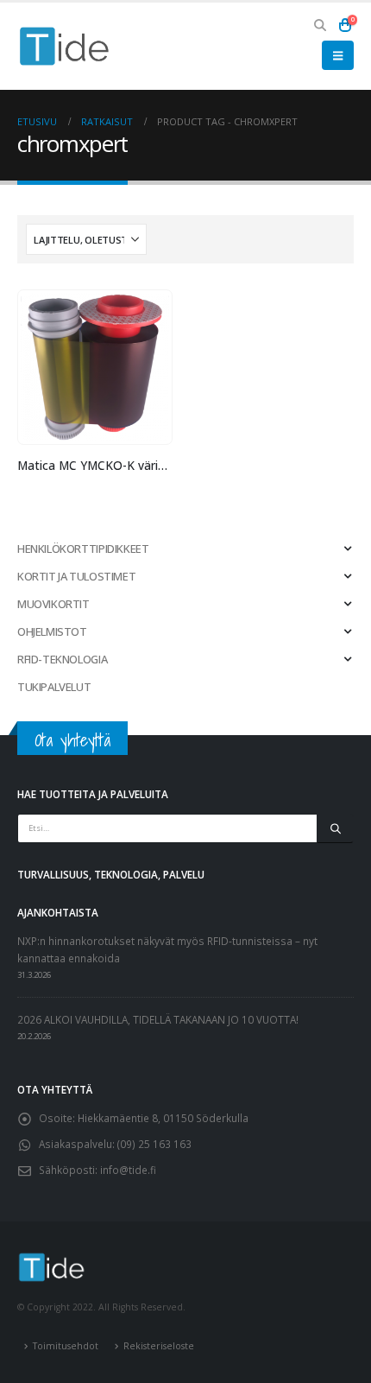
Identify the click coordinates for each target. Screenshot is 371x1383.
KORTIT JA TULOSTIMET (76, 576)
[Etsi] (335, 828)
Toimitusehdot (65, 1346)
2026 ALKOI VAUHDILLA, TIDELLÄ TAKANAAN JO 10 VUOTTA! (158, 1019)
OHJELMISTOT (52, 631)
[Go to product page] (94, 367)
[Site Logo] (64, 46)
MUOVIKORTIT (53, 604)
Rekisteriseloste (158, 1346)
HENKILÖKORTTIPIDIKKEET (82, 548)
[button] (320, 25)
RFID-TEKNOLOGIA (62, 659)
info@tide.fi (128, 1170)
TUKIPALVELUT (54, 687)
